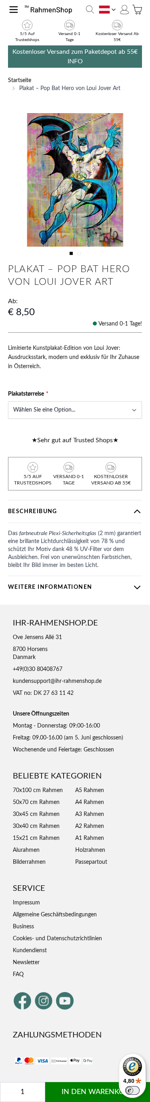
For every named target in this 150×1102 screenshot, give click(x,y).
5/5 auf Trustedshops (27, 37)
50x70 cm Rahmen (36, 802)
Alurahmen (26, 850)
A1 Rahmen (89, 838)
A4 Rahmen (89, 802)
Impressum (26, 903)
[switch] (132, 1090)
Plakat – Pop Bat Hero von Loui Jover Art (69, 88)
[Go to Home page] (51, 9)
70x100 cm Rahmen (38, 790)
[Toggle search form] (90, 9)
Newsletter (26, 962)
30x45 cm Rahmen (36, 814)
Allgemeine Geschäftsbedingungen (55, 915)
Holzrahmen (90, 850)
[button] (75, 180)
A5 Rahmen (89, 790)
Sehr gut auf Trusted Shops (75, 440)
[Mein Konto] (124, 9)
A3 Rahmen (89, 814)
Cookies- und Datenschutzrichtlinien (57, 938)
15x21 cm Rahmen (36, 838)
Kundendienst (30, 950)
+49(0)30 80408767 (37, 669)
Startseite (19, 80)
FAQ (18, 974)
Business (23, 926)
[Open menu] (13, 9)
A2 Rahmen (89, 826)
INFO (75, 61)
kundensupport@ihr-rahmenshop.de (57, 681)
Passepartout (91, 862)
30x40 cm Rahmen (36, 826)
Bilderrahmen (29, 862)
